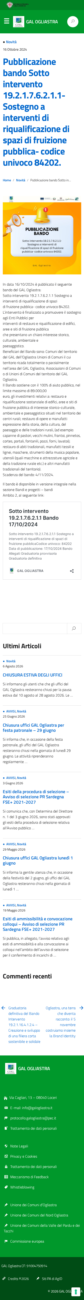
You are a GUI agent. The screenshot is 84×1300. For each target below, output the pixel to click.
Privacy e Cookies (23, 1156)
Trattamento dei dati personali (33, 1128)
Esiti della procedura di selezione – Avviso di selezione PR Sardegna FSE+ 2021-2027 (36, 796)
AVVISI (11, 711)
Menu (6, 22)
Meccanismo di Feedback (29, 1177)
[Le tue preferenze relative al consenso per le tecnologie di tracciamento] (75, 1291)
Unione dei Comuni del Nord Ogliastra (39, 1215)
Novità (11, 42)
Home (7, 180)
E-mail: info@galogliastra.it (31, 1108)
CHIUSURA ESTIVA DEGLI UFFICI (32, 674)
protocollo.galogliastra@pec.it (33, 1118)
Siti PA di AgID (52, 1278)
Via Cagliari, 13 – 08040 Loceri (33, 1097)
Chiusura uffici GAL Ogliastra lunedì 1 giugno (38, 860)
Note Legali (19, 1146)
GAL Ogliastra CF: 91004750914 (24, 1265)
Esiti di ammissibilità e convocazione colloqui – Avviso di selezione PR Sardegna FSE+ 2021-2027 (38, 923)
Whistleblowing (22, 1187)
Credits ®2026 (18, 1278)
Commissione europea (27, 1241)
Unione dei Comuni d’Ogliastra (33, 1205)
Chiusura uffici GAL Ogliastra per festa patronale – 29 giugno (33, 727)
